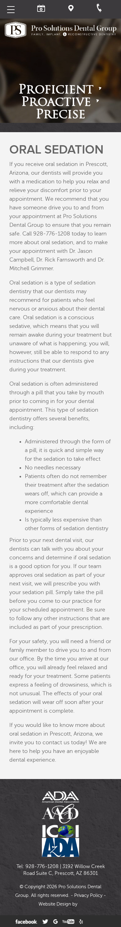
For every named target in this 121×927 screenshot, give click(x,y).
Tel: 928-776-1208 (37, 866)
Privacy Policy (88, 895)
